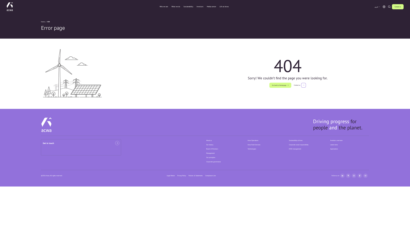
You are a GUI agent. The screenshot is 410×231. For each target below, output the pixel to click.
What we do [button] (175, 6)
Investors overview (336, 140)
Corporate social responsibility (298, 145)
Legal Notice (171, 176)
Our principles (210, 157)
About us (209, 140)
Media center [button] (211, 6)
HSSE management (295, 149)
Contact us (398, 7)
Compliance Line (210, 176)
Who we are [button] (164, 6)
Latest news (334, 145)
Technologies (252, 149)
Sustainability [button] (188, 6)
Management (210, 153)
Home (43, 22)
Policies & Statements (196, 176)
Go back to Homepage (279, 85)
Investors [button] (200, 6)
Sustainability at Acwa (295, 140)
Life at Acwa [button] (224, 6)
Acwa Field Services (254, 145)
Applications (334, 149)
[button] (378, 6)
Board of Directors (212, 149)
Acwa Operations (253, 140)
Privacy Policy (181, 176)
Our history (209, 145)
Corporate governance (213, 162)
